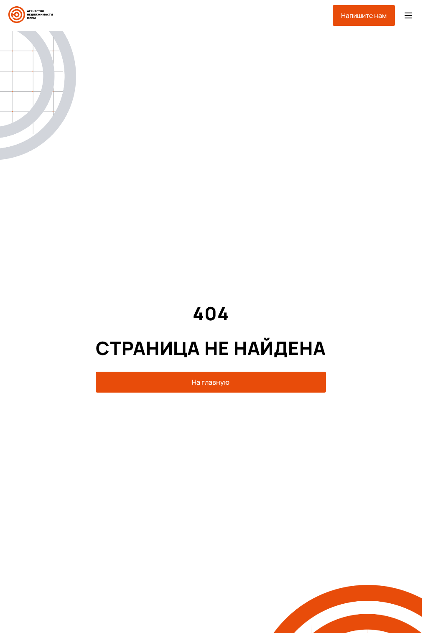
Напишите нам (364, 15)
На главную (210, 382)
